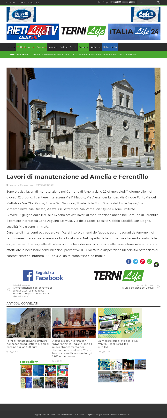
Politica (53, 47)
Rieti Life (96, 47)
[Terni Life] (83, 36)
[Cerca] (158, 2)
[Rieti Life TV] (115, 2)
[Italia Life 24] (128, 2)
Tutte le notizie (25, 47)
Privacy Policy (33, 2)
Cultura (64, 47)
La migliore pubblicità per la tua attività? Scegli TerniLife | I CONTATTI (118, 344)
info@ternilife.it (102, 415)
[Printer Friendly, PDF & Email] (156, 265)
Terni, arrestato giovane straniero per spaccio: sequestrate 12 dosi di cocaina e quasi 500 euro (28, 344)
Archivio (15, 185)
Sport (73, 47)
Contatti (21, 2)
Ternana (83, 47)
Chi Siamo (11, 2)
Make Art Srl (127, 415)
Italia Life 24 (110, 47)
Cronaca (41, 47)
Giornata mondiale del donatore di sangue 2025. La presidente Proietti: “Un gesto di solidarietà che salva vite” (32, 291)
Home (11, 47)
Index (31, 185)
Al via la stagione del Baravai (138, 287)
